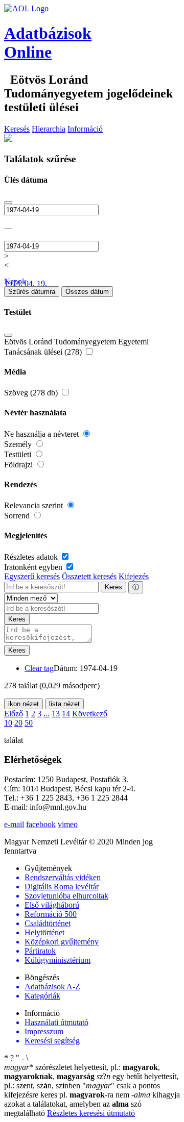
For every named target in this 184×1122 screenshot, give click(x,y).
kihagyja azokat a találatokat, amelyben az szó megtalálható (92, 1103)
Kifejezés (134, 576)
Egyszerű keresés (32, 576)
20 (18, 722)
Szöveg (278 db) (32, 392)
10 (8, 722)
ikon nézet (23, 704)
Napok (15, 281)
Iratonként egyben (34, 567)
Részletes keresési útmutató (91, 1113)
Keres (113, 587)
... (46, 713)
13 (56, 713)
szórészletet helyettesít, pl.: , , (82, 1072)
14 (66, 713)
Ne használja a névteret (42, 434)
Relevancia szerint (34, 505)
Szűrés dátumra (31, 291)
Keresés (17, 128)
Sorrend (18, 515)
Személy (19, 444)
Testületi (18, 454)
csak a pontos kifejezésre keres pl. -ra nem (82, 1090)
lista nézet (64, 704)
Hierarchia (48, 128)
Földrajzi (19, 464)
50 (29, 722)
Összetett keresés (89, 576)
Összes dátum (87, 291)
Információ (85, 128)
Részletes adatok (32, 557)
